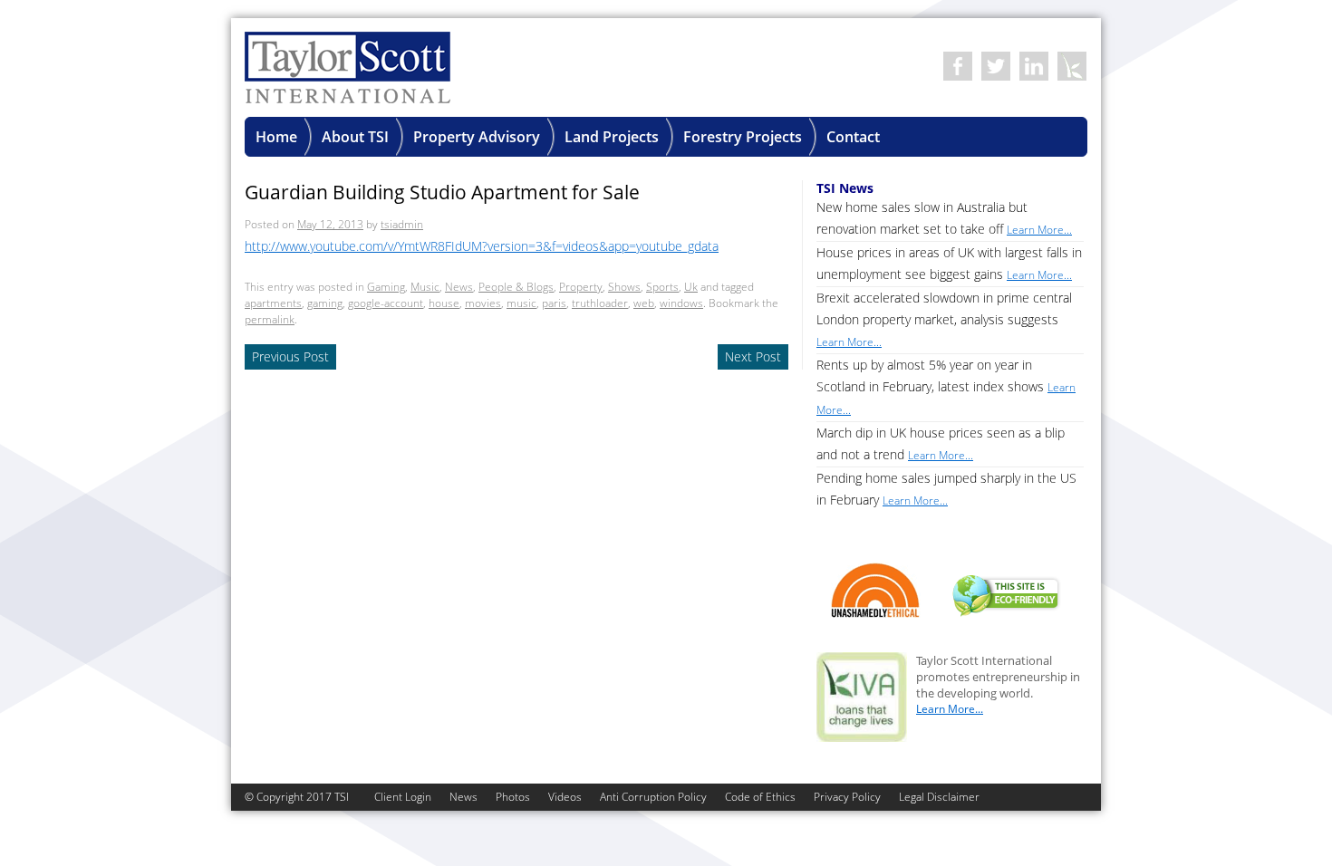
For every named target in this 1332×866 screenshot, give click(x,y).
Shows (624, 286)
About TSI (355, 137)
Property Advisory (476, 137)
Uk (691, 286)
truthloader (600, 303)
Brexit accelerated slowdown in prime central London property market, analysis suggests (944, 319)
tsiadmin (402, 224)
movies (483, 303)
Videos (565, 796)
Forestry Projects (742, 137)
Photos (513, 796)
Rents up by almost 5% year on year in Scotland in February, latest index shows (946, 387)
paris (554, 303)
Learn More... (949, 709)
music (521, 303)
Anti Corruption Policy (653, 796)
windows (681, 303)
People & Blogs (516, 286)
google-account (385, 303)
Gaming (386, 286)
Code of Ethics (760, 796)
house (444, 303)
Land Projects (612, 137)
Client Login (402, 796)
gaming (325, 303)
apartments (273, 303)
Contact (853, 137)
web (643, 303)
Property (581, 286)
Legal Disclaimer (939, 796)
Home (276, 137)
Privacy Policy (847, 796)
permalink (269, 319)
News (459, 286)
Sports (662, 286)
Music (424, 286)
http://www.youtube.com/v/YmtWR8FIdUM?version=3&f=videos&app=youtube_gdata (482, 246)
